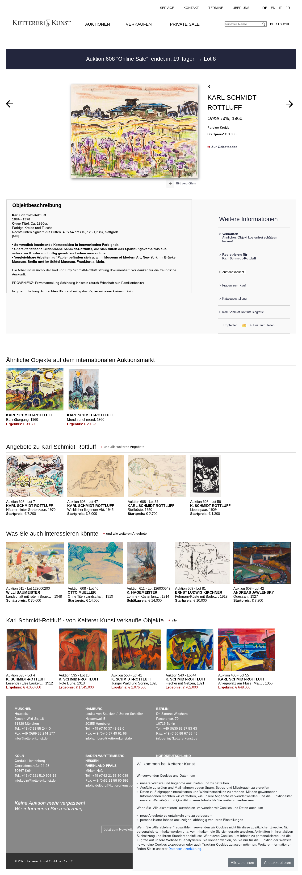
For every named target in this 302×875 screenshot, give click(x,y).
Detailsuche (280, 24)
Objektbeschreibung (36, 205)
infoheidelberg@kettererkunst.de (109, 785)
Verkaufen (139, 24)
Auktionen (97, 24)
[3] (289, 103)
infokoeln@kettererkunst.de (35, 780)
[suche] (264, 24)
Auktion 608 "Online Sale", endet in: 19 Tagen (141, 59)
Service (167, 8)
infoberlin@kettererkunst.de (176, 738)
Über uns (241, 8)
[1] (9, 103)
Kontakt (191, 8)
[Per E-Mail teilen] (242, 325)
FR (287, 8)
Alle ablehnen (242, 863)
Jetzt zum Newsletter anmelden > (129, 829)
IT (280, 8)
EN (273, 8)
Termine (215, 8)
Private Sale (185, 24)
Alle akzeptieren (277, 863)
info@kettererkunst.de (31, 738)
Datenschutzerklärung (184, 849)
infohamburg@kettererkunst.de (108, 738)
